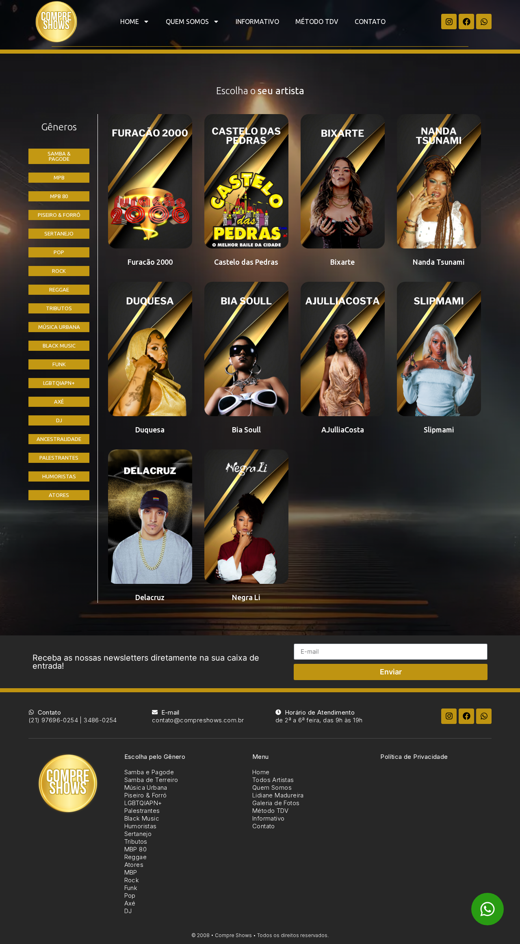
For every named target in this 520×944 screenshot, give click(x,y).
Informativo (257, 21)
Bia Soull (246, 430)
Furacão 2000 (150, 262)
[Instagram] (449, 21)
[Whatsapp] (484, 21)
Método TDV (316, 21)
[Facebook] (466, 21)
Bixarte (342, 262)
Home (129, 21)
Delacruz (150, 597)
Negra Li (246, 597)
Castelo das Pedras (246, 262)
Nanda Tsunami (439, 262)
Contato (370, 21)
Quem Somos (187, 21)
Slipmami (439, 430)
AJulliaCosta (342, 430)
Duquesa (150, 430)
